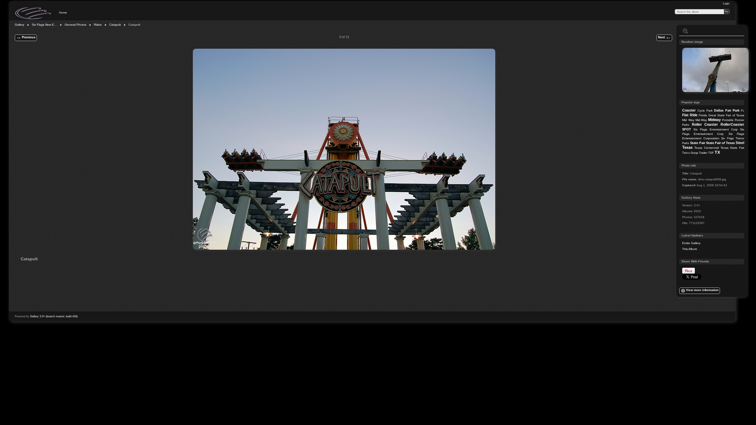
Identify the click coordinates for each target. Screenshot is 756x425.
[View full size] (344, 149)
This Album (689, 249)
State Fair (697, 143)
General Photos (75, 24)
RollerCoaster (732, 124)
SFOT (686, 129)
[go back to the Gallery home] (34, 13)
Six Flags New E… (44, 24)
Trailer (703, 152)
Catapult (115, 24)
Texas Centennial (706, 147)
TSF (711, 152)
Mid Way (688, 120)
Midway (714, 120)
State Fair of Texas (720, 143)
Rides (98, 24)
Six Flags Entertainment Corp (715, 129)
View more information (702, 290)
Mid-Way (701, 120)
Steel (740, 143)
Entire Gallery (691, 243)
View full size (685, 31)
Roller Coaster (705, 124)
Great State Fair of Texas (726, 115)
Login (726, 3)
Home (63, 12)
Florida (703, 115)
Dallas (719, 110)
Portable (728, 120)
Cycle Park (705, 110)
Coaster (689, 110)
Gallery (19, 24)
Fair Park (732, 110)
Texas (687, 147)
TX (717, 152)
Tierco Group (690, 152)
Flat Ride (689, 115)
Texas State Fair (732, 147)
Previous (28, 37)
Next (661, 37)
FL (742, 110)
